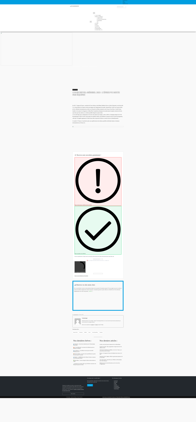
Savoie (89, 332)
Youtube (96, 324)
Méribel (85, 332)
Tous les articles (77, 66)
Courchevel (81, 332)
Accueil (73, 66)
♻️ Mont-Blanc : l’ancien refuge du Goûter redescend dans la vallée (84, 361)
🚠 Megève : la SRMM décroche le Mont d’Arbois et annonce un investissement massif (84, 358)
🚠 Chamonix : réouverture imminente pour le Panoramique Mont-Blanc (84, 345)
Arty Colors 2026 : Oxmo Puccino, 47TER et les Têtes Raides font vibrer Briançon (111, 360)
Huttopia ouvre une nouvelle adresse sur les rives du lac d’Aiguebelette (110, 364)
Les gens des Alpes (117, 387)
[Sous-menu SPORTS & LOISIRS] (102, 16)
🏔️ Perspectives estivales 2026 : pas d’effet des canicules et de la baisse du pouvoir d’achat (84, 364)
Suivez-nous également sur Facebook (81, 275)
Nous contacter (73, 393)
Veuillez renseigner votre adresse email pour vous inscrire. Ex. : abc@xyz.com (98, 260)
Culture (115, 383)
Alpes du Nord (75, 332)
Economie (115, 384)
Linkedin (92, 324)
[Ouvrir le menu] (91, 22)
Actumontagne (76, 96)
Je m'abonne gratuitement (80, 272)
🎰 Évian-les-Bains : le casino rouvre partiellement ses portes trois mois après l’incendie (84, 354)
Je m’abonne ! (90, 385)
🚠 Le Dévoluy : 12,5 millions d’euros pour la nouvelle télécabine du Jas (83, 351)
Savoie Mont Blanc (95, 332)
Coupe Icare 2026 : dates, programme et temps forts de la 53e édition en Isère (111, 347)
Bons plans (115, 382)
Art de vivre (116, 380)
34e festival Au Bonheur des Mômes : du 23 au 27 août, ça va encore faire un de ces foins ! (111, 350)
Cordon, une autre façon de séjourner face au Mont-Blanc (110, 344)
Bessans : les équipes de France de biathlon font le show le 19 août (111, 354)
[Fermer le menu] (94, 13)
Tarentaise (101, 332)
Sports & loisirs (75, 89)
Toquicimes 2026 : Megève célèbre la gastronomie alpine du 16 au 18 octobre (111, 357)
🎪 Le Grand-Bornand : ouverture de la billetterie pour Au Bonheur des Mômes (83, 348)
